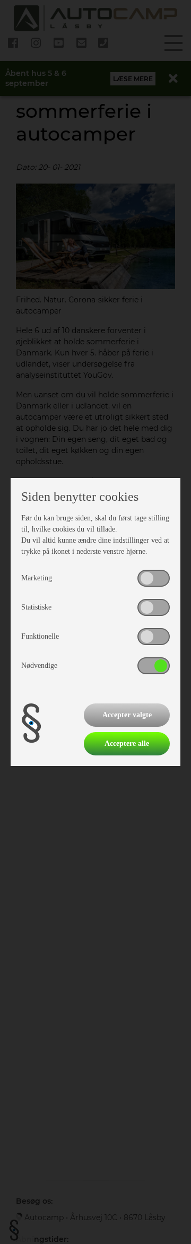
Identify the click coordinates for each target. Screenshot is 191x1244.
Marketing (36, 578)
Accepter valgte (127, 715)
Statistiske (36, 607)
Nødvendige (39, 665)
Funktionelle (40, 636)
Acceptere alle (127, 743)
